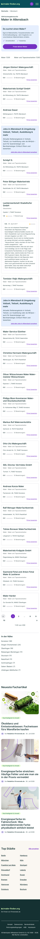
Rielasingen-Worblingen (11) (11, 652)
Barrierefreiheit (29, 924)
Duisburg (5, 889)
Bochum (23, 889)
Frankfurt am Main (8, 865)
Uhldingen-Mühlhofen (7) (11, 670)
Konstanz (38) (6, 641)
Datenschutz (18, 924)
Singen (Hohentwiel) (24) (11, 645)
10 (4, 620)
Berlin (3, 855)
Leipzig (23, 870)
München (5, 860)
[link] (20, 73)
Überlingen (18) (7, 648)
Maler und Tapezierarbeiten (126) (27, 57)
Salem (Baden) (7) (8, 666)
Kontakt (10, 924)
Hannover (5, 884)
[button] (31, 4)
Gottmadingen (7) (8, 663)
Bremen (4, 880)
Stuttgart (23, 865)
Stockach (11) (6, 656)
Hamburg (23, 855)
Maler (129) (5, 57)
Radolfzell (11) (6, 659)
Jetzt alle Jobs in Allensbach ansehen (24, 152)
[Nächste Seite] (37, 620)
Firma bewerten (32, 80)
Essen (22, 875)
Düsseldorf (5, 870)
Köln (21, 860)
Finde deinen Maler (20, 47)
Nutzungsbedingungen (14, 927)
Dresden (23, 880)
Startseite (4, 11)
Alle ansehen (34, 849)
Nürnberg (23, 884)
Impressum (31, 927)
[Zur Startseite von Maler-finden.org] (10, 4)
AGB (24, 927)
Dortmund (5, 875)
